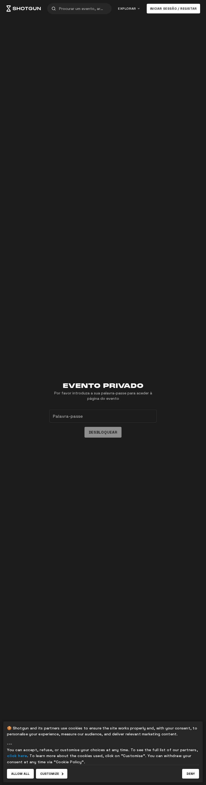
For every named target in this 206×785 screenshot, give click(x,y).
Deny (190, 774)
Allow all (20, 774)
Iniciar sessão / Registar (173, 8)
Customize (49, 774)
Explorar (127, 8)
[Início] (23, 8)
